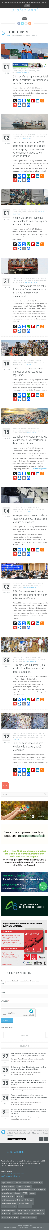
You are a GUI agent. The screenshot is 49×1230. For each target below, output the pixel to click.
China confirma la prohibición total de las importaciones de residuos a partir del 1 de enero (30, 80)
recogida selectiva (8, 1196)
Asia (29, 360)
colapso (38, 360)
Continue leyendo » (40, 469)
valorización (40, 1214)
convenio (25, 431)
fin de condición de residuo (30, 586)
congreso (40, 584)
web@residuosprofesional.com (10, 1176)
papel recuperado (39, 659)
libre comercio (29, 659)
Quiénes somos (23, 1227)
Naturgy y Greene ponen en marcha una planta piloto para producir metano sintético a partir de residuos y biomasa (28, 1082)
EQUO (32, 507)
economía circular (8, 1186)
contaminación (17, 431)
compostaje (38, 1183)
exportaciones (36, 69)
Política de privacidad (10, 1227)
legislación (16, 136)
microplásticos (7, 1193)
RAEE (23, 510)
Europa (36, 507)
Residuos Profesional (21, 69)
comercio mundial (34, 278)
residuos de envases (9, 1203)
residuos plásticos (40, 136)
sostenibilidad (17, 1214)
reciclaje (32, 71)
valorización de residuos (10, 1217)
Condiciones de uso (36, 1227)
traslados (16, 139)
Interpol (24, 212)
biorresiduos (27, 1183)
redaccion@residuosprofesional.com (12, 1174)
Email (3, 983)
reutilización (6, 1214)
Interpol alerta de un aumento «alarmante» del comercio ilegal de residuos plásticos (30, 221)
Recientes (24, 1035)
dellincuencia (43, 210)
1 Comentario (27, 511)
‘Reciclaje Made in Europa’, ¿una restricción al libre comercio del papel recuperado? (29, 668)
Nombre (4, 992)
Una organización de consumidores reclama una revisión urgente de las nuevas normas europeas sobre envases (29, 1097)
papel (35, 362)
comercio (36, 429)
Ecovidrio (20, 1186)
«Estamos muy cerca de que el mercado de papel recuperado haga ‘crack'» (28, 372)
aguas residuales (7, 1183)
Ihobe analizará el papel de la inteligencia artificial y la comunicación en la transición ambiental (28, 1068)
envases (28, 1186)
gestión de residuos (8, 1190)
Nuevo (5, 785)
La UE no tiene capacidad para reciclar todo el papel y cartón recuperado (28, 747)
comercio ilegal (33, 210)
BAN (29, 507)
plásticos (17, 1193)
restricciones (23, 433)
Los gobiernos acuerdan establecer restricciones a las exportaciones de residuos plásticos (30, 440)
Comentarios (24, 1046)
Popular (24, 1040)
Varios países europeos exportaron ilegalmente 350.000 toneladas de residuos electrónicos (30, 519)
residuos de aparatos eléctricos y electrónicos (17, 1200)
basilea (30, 429)
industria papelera (28, 362)
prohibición (25, 71)
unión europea (29, 1214)
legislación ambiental (25, 1190)
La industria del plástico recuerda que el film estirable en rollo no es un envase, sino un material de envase (28, 1055)
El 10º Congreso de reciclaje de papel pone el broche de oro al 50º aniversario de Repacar (30, 595)
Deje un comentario (23, 73)
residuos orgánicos (25, 1207)
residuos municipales (9, 1207)
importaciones (17, 71)
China (30, 69)
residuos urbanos (38, 1210)
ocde (21, 136)
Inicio (8, 35)
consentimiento (33, 135)
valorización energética (28, 1217)
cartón (33, 360)
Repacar (15, 364)
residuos (21, 282)
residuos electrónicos (26, 1203)
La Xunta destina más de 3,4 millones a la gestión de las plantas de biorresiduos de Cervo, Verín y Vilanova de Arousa (28, 1112)
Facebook (18, 23)
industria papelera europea (26, 735)
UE (21, 511)
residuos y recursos (38, 737)
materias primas (42, 280)
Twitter (22, 23)
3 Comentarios (28, 364)
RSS (29, 23)
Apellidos (5, 1001)
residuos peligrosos (8, 1210)
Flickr (26, 23)
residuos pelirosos (29, 136)
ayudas (18, 1183)
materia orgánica (39, 1190)
